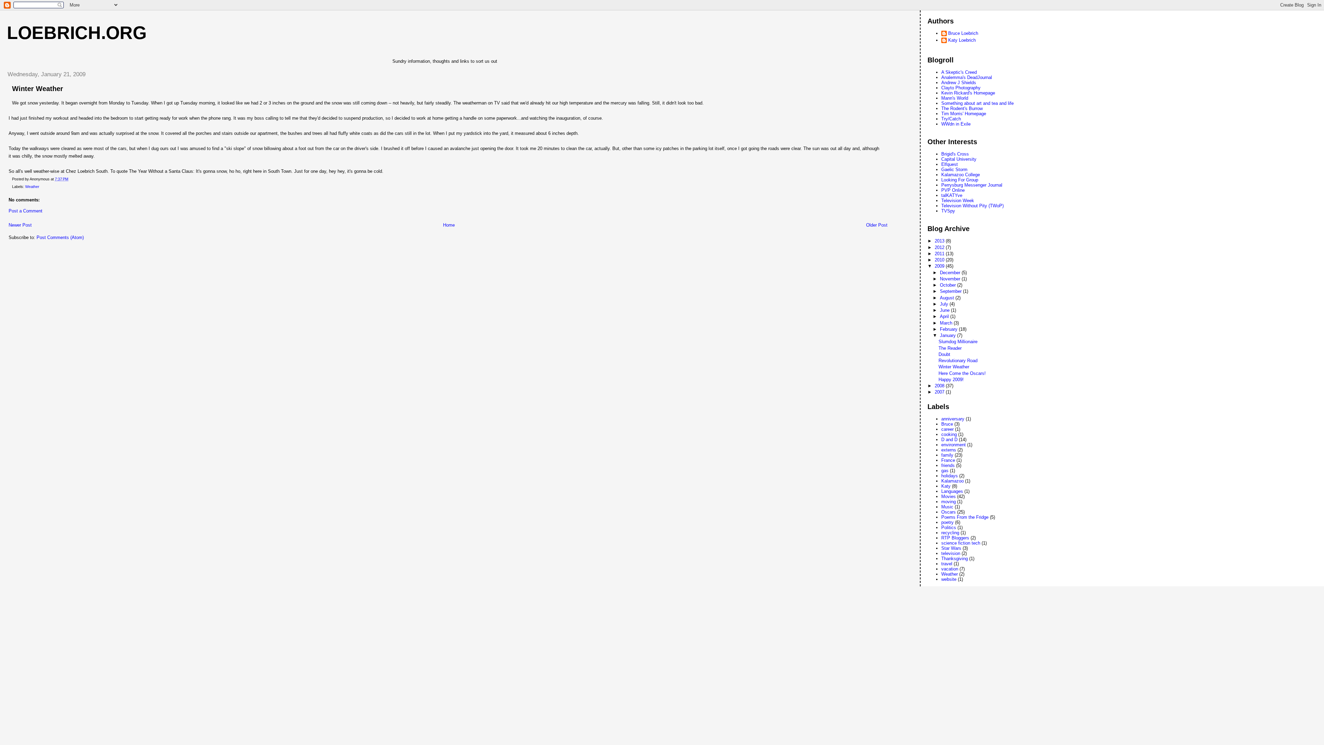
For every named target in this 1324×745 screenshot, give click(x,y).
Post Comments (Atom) (60, 237)
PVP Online (953, 190)
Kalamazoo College (960, 174)
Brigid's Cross (955, 154)
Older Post (876, 225)
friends (948, 465)
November (951, 278)
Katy (946, 486)
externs (948, 450)
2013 (940, 241)
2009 (940, 266)
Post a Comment (25, 210)
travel (946, 563)
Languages (952, 491)
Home (449, 225)
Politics (948, 527)
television (950, 553)
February (949, 329)
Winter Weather (954, 366)
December (951, 272)
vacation (949, 569)
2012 (940, 247)
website (948, 579)
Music (947, 506)
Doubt (944, 354)
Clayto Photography (961, 87)
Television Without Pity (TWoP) (972, 205)
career (947, 429)
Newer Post (20, 225)
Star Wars (951, 548)
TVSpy (948, 210)
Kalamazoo (952, 481)
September (951, 291)
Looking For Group (959, 179)
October (948, 285)
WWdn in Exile (956, 124)
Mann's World (954, 98)
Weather (32, 187)
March (947, 323)
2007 (940, 392)
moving (948, 501)
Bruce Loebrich (963, 33)
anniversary (952, 418)
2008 (940, 385)
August (947, 297)
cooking (949, 434)
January (948, 335)
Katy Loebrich (962, 40)
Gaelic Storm (954, 169)
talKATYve (951, 195)
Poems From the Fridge (965, 517)
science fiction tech (960, 543)
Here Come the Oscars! (962, 373)
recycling (950, 532)
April (945, 316)
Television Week (957, 200)
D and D (949, 439)
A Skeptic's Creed (959, 72)
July (945, 304)
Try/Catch (951, 118)
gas (945, 470)
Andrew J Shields (958, 82)
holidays (949, 475)
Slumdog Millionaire (958, 341)
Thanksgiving (954, 558)
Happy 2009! (951, 379)
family (947, 455)
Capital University (958, 159)
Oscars (948, 512)
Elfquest (949, 164)
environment (953, 444)
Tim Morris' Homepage (963, 113)
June (945, 310)
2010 (940, 259)
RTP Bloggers (955, 537)
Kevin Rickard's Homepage (968, 93)
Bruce (947, 424)
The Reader (950, 348)
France (948, 460)
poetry (947, 522)
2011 (940, 253)
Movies (948, 496)
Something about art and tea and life (977, 103)
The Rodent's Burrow (962, 108)
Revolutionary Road (958, 360)
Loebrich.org (77, 33)
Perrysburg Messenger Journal (971, 185)
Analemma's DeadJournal (966, 77)
